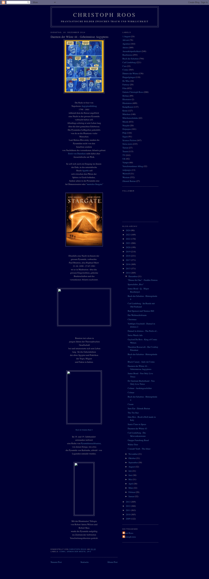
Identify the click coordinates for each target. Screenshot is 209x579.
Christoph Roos (104, 14)
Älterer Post (112, 562)
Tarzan (125, 147)
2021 (128, 243)
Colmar (131, 392)
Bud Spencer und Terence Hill (141, 310)
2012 (128, 505)
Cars (124, 66)
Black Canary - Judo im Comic (141, 361)
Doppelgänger (128, 77)
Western (125, 177)
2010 (128, 514)
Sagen (125, 136)
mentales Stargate (94, 184)
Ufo (89, 551)
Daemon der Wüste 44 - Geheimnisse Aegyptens (139, 368)
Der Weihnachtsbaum (137, 315)
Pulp (124, 132)
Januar (132, 496)
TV (123, 155)
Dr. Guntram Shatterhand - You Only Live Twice (141, 382)
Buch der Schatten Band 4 (84, 430)
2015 (128, 268)
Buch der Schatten (130, 58)
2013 (128, 501)
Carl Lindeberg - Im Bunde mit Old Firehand (141, 305)
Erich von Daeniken (77, 153)
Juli (130, 470)
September (133, 462)
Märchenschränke (130, 117)
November (133, 453)
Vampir (125, 162)
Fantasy (125, 84)
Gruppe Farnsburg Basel (138, 440)
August (132, 466)
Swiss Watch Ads (135, 335)
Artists (125, 47)
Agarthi (85, 170)
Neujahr (125, 125)
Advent (125, 39)
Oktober (132, 458)
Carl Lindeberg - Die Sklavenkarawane (137, 434)
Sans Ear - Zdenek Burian (139, 408)
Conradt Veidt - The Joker (139, 448)
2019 (128, 251)
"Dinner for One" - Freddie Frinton (143, 280)
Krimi (125, 110)
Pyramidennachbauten (91, 443)
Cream (130, 404)
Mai (131, 479)
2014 (128, 272)
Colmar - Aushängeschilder (140, 388)
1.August (126, 36)
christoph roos (129, 536)
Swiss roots (127, 143)
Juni (131, 475)
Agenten (126, 43)
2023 (128, 234)
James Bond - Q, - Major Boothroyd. (138, 290)
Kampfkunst (127, 106)
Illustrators (127, 103)
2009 (128, 518)
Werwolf (126, 173)
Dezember (133, 276)
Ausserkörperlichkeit (131, 51)
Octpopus (126, 129)
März (131, 487)
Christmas (132, 319)
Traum (125, 151)
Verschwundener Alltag (132, 166)
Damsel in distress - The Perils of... (143, 330)
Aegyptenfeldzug (89, 106)
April (131, 483)
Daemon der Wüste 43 (137, 428)
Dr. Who (126, 80)
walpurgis (126, 169)
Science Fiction (129, 140)
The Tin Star (133, 412)
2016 (128, 264)
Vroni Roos (128, 533)
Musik (125, 121)
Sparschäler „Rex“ (136, 284)
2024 (128, 230)
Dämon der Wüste (76, 551)
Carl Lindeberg (129, 62)
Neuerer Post (56, 562)
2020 (128, 247)
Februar (132, 492)
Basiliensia (127, 54)
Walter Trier (133, 444)
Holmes (125, 95)
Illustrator (126, 99)
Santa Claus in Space (137, 424)
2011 (128, 510)
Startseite (84, 562)
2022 (128, 238)
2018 (128, 255)
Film (124, 88)
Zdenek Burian (129, 181)
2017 (128, 260)
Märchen (126, 114)
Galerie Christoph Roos (132, 92)
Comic (62, 551)
